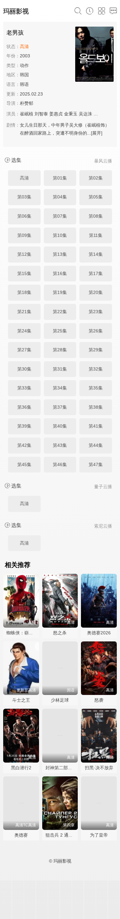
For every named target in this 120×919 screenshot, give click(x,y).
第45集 (24, 464)
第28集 (60, 349)
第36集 (24, 407)
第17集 (96, 273)
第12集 (24, 254)
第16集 (60, 273)
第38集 (96, 407)
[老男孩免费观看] (94, 55)
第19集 (60, 292)
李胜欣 (100, 113)
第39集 (24, 426)
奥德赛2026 (99, 632)
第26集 (96, 330)
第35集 (96, 387)
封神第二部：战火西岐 (67, 767)
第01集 (60, 177)
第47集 (96, 464)
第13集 (60, 254)
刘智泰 (41, 113)
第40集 (60, 426)
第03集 (24, 196)
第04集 (60, 196)
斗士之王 (21, 700)
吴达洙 (85, 113)
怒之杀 (60, 632)
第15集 (24, 273)
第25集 (60, 330)
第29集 (96, 349)
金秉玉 (70, 113)
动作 (24, 65)
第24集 (24, 330)
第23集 (96, 311)
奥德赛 (21, 835)
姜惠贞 (56, 113)
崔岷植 (26, 113)
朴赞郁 (26, 103)
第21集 (24, 311)
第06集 (24, 216)
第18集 (24, 292)
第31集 (60, 369)
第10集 (60, 235)
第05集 (96, 196)
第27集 (24, 349)
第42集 (24, 445)
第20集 (96, 292)
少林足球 (60, 700)
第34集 (60, 387)
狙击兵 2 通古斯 (61, 835)
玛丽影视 (16, 11)
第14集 (96, 254)
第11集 (95, 235)
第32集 (96, 369)
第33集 (24, 387)
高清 (24, 177)
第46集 (60, 464)
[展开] (96, 133)
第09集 (24, 235)
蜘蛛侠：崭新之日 (24, 632)
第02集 (96, 177)
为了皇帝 (99, 835)
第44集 (96, 445)
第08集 (96, 216)
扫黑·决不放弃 (99, 767)
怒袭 (98, 700)
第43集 (60, 445)
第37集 (60, 407)
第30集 (24, 369)
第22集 (60, 311)
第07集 (60, 216)
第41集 (96, 426)
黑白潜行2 (21, 767)
